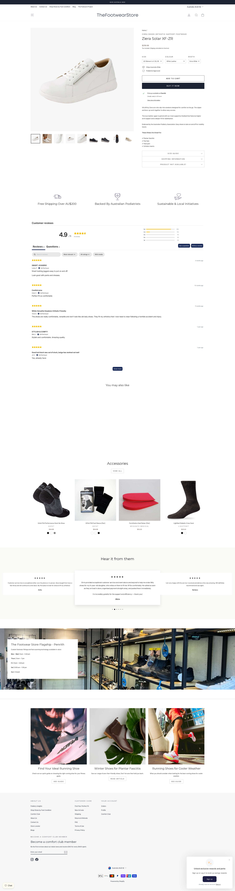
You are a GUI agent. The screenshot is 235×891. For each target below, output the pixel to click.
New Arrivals (79, 810)
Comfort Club (35, 814)
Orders (103, 806)
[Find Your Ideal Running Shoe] (59, 736)
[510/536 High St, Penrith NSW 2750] (117, 659)
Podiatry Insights (36, 806)
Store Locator (35, 826)
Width (191, 57)
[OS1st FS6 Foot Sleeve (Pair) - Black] (99, 533)
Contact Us (43, 7)
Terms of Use (79, 826)
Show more (118, 369)
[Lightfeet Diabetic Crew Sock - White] (185, 533)
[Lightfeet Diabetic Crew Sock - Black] (182, 533)
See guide (176, 781)
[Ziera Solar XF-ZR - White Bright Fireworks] (54, 447)
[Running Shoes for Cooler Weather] (176, 736)
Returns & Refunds (81, 818)
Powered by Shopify (117, 881)
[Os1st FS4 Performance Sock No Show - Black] (48, 533)
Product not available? (173, 164)
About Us (34, 7)
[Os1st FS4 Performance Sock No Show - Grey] (54, 533)
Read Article (117, 779)
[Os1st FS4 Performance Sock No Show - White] (51, 533)
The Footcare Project (85, 7)
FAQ (76, 822)
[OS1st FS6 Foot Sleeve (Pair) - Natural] (95, 533)
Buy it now (173, 86)
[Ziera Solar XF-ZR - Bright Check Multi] (58, 447)
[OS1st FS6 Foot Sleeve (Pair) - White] (92, 533)
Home (144, 30)
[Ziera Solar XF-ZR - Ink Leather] (48, 447)
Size (144, 57)
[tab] (53, 247)
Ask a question (184, 246)
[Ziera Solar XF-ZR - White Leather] (45, 447)
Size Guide (173, 153)
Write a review (197, 246)
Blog (74, 7)
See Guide (59, 781)
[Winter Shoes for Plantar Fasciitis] (117, 736)
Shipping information (173, 159)
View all (117, 471)
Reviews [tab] (38, 246)
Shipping (152, 48)
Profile (103, 810)
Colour (169, 57)
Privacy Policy (80, 830)
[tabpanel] (117, 312)
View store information (153, 100)
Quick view (51, 432)
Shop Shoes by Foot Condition (59, 7)
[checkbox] (99, 254)
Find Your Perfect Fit (82, 806)
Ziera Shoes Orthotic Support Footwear (164, 34)
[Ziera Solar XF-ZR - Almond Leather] (51, 447)
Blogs (32, 830)
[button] (161, 229)
